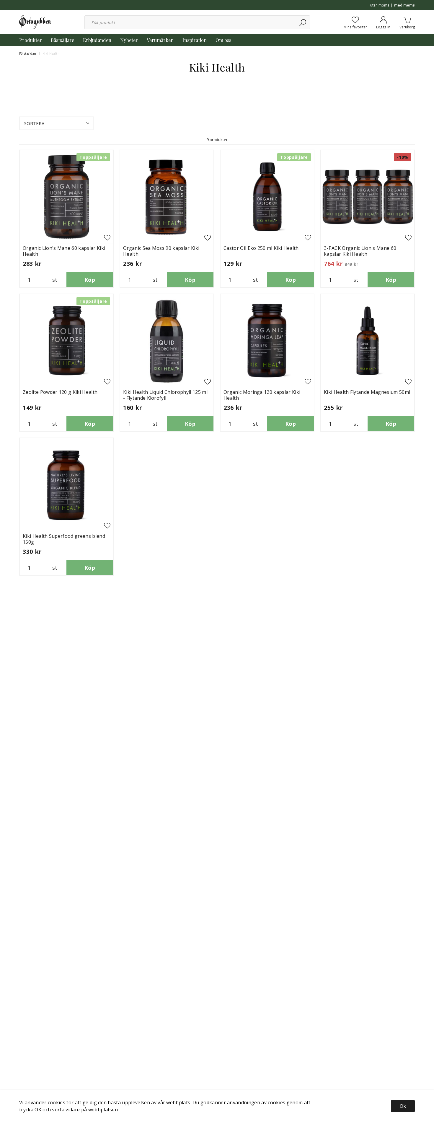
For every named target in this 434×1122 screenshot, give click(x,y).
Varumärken (160, 40)
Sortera (34, 123)
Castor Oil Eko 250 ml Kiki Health (261, 248)
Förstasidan (27, 53)
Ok (403, 1106)
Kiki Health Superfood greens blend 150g (64, 539)
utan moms (379, 5)
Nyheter (129, 40)
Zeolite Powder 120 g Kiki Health (60, 392)
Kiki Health (51, 53)
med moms (404, 5)
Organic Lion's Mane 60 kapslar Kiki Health (64, 251)
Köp (89, 279)
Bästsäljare (62, 40)
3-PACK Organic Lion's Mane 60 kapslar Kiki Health (360, 251)
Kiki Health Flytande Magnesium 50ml (367, 392)
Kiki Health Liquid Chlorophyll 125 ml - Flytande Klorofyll (165, 395)
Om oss (223, 40)
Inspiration (194, 40)
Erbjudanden (97, 40)
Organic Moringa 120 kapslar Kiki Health (261, 395)
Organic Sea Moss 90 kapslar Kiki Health (161, 251)
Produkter (30, 40)
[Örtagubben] (35, 22)
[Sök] (303, 22)
